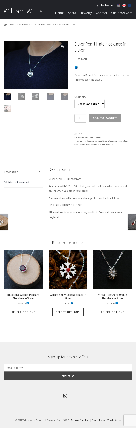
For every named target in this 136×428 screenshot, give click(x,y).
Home (59, 13)
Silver (34, 24)
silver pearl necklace (89, 144)
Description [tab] (11, 172)
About (72, 13)
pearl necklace (100, 141)
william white (106, 144)
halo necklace (86, 141)
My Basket (107, 5)
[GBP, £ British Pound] (124, 5)
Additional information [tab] (18, 182)
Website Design (114, 420)
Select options (23, 312)
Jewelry (86, 13)
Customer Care (121, 13)
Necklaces (22, 24)
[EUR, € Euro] (130, 5)
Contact (101, 13)
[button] (63, 46)
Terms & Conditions (80, 420)
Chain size (80, 96)
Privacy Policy (98, 420)
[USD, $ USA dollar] (119, 5)
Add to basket (105, 118)
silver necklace (115, 141)
